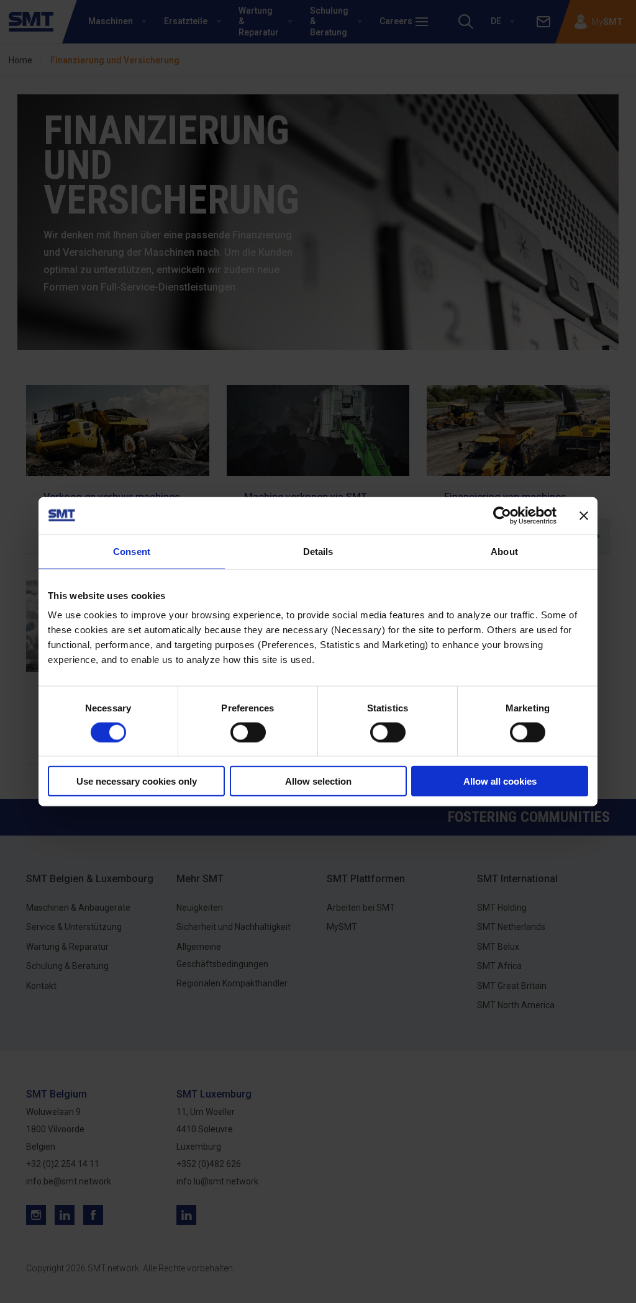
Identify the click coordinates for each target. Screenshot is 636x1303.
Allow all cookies (500, 781)
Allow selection (318, 781)
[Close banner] (583, 515)
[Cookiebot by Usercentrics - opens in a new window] (502, 515)
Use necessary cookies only (136, 781)
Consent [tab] (131, 551)
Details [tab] (318, 551)
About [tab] (504, 551)
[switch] (248, 732)
